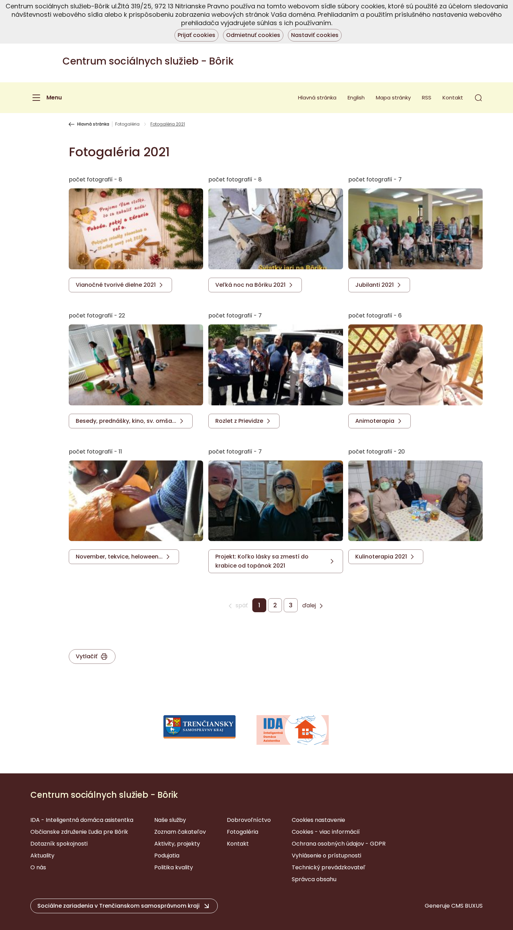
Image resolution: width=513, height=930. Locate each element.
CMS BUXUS (467, 906)
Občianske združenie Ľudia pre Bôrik (79, 832)
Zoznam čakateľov (180, 832)
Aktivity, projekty (177, 844)
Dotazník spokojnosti (59, 844)
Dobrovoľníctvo (249, 820)
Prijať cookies (196, 35)
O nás (38, 867)
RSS (426, 97)
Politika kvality (173, 867)
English (356, 97)
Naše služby (170, 820)
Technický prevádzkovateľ (328, 867)
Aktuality (42, 856)
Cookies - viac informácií (326, 832)
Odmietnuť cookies (253, 35)
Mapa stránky (393, 97)
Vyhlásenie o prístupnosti (326, 856)
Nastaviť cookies (315, 35)
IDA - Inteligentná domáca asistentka (81, 820)
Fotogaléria (127, 124)
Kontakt (453, 97)
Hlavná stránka (317, 97)
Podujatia (166, 856)
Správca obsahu (314, 879)
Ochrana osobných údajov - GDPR (339, 844)
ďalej (309, 605)
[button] (478, 97)
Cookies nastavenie (318, 820)
